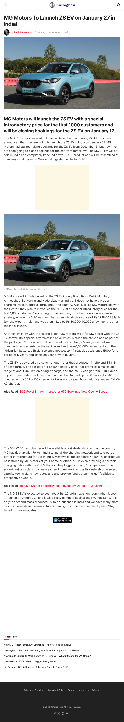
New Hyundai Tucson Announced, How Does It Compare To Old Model (41, 650)
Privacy (27, 690)
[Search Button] (118, 5)
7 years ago (40, 32)
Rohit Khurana (21, 32)
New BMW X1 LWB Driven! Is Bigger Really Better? (30, 661)
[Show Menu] (5, 5)
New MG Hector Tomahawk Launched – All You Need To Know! (37, 644)
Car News (55, 32)
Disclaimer (40, 690)
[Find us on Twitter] (58, 713)
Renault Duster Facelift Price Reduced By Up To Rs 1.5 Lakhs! (61, 485)
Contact (72, 690)
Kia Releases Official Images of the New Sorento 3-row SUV (36, 667)
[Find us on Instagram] (63, 713)
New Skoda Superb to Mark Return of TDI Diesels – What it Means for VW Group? (47, 655)
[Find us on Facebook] (55, 713)
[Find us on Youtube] (67, 713)
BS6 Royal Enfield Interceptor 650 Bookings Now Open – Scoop (63, 391)
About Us (84, 690)
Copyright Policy (56, 690)
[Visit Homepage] (62, 5)
